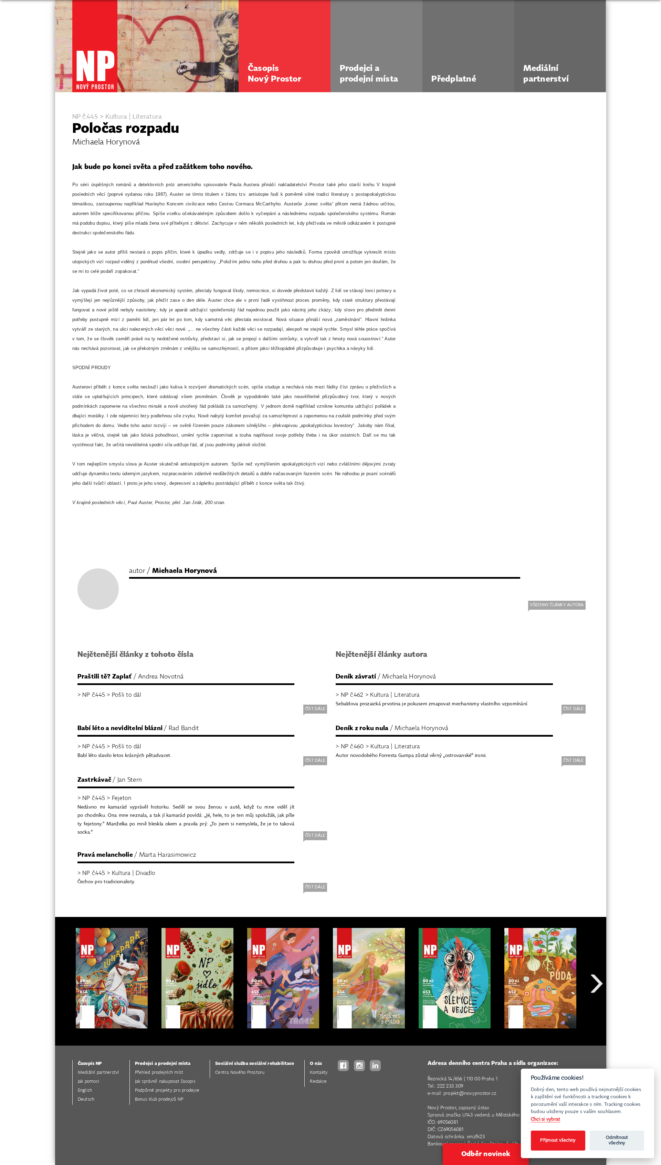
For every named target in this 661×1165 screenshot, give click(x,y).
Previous (65, 1008)
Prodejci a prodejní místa (162, 1063)
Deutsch (86, 1099)
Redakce (318, 1081)
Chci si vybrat (545, 1119)
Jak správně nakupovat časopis (165, 1081)
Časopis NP (90, 1063)
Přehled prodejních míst (159, 1072)
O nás (316, 1063)
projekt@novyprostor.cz (469, 1093)
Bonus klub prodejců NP (159, 1099)
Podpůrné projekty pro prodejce (167, 1090)
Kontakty (318, 1072)
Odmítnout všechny (617, 1140)
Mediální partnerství (98, 1072)
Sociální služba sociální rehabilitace (254, 1063)
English (85, 1090)
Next (596, 1008)
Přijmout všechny (558, 1140)
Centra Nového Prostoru (240, 1072)
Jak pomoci (88, 1081)
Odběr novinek (485, 1154)
